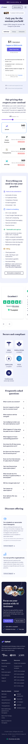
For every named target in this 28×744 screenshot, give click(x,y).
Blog (3, 669)
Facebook (19, 699)
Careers (4, 681)
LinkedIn (19, 705)
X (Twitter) (20, 702)
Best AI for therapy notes (7, 717)
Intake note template (20, 663)
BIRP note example (19, 677)
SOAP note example (19, 671)
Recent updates (6, 663)
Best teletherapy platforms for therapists (6, 711)
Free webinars (5, 675)
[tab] (6, 31)
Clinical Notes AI (6, 700)
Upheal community (20, 695)
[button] (25, 7)
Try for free (8, 621)
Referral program (6, 672)
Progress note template (18, 667)
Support (4, 678)
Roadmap (4, 666)
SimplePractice (6, 703)
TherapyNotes (6, 706)
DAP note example (19, 674)
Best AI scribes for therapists (7, 722)
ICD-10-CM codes (19, 686)
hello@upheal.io (21, 708)
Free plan (20, 75)
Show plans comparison (14, 273)
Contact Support (8, 545)
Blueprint (4, 697)
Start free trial (14, 49)
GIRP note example (19, 680)
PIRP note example (19, 683)
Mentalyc (4, 694)
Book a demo (17, 7)
